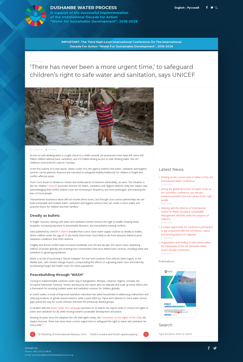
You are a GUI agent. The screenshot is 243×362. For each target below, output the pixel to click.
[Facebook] (206, 7)
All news (52, 149)
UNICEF (53, 185)
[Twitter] (211, 7)
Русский (193, 7)
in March (63, 231)
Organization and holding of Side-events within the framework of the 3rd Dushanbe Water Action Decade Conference (186, 246)
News (39, 61)
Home (33, 61)
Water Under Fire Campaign (65, 307)
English (180, 7)
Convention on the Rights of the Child (121, 317)
